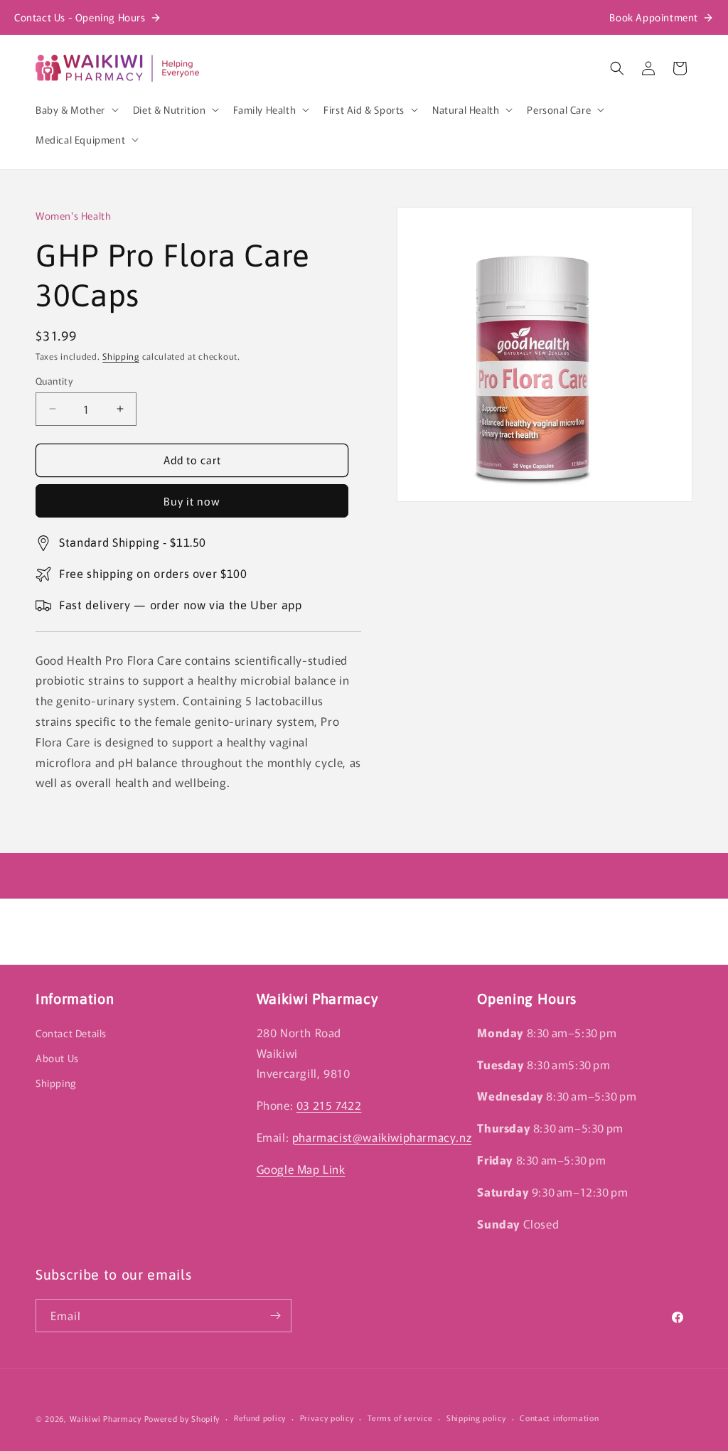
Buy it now (192, 500)
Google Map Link (301, 1168)
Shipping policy (476, 1417)
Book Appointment (653, 17)
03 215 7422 (329, 1104)
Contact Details (71, 1033)
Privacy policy (327, 1417)
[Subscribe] (275, 1315)
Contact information (559, 1417)
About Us (57, 1058)
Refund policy (260, 1417)
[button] (75, 109)
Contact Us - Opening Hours (80, 17)
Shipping (120, 356)
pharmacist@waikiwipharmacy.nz (381, 1136)
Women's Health (73, 215)
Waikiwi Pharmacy (105, 1418)
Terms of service (400, 1417)
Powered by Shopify (182, 1418)
